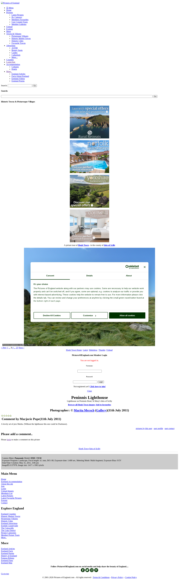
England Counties (8, 514)
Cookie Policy (131, 577)
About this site (7, 484)
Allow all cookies (127, 315)
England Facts (7, 551)
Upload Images (7, 491)
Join (2, 486)
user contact (169, 428)
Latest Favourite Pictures (11, 498)
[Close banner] (145, 267)
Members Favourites (20, 19)
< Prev (4, 348)
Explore (9, 29)
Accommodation (13, 64)
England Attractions (9, 523)
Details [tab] (89, 275)
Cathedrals (16, 55)
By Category (17, 17)
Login (3, 489)
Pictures (9, 12)
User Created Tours (20, 22)
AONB (15, 48)
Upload (9, 27)
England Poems (18, 81)
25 (17, 348)
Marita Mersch (27, 345)
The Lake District (8, 530)
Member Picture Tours (10, 535)
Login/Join (10, 62)
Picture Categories (8, 533)
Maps (8, 31)
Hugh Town (84, 449)
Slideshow (93, 350)
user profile (158, 428)
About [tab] (129, 275)
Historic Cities (17, 41)
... (9, 348)
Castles (14, 53)
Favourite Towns (19, 43)
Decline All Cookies (52, 315)
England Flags (7, 560)
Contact (4, 503)
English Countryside (9, 526)
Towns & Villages (13, 34)
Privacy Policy (117, 577)
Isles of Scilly (94, 449)
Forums (4, 500)
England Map (6, 563)
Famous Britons (7, 558)
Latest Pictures (18, 15)
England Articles (18, 74)
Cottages (15, 67)
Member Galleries (19, 24)
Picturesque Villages (20, 36)
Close (89, 391)
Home (8, 10)
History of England (9, 556)
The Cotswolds (7, 528)
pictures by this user (144, 428)
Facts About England (20, 76)
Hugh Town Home (74, 350)
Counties (10, 60)
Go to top (5, 574)
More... (15, 57)
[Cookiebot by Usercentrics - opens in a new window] (127, 267)
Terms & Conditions (101, 577)
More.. (9, 71)
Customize (88, 315)
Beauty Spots (17, 50)
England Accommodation (11, 481)
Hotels (14, 69)
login (9, 439)
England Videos (18, 78)
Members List (6, 493)
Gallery (101, 410)
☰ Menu (9, 8)
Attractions (10, 45)
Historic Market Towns (21, 38)
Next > (21, 348)
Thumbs (102, 350)
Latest (85, 350)
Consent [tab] (50, 275)
